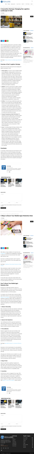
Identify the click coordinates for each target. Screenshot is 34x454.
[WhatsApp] (7, 41)
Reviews (28, 36)
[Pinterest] (5, 41)
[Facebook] (1, 41)
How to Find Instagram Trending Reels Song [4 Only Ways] (27, 57)
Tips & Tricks (4, 7)
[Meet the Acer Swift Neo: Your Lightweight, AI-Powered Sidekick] (4, 180)
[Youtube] (9, 171)
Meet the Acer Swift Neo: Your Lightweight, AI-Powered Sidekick (30, 34)
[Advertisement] (11, 33)
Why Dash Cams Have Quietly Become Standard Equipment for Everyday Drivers (30, 41)
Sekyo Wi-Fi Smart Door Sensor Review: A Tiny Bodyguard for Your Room (30, 38)
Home (1, 7)
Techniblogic (9, 166)
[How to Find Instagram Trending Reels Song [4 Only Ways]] (28, 52)
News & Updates (29, 32)
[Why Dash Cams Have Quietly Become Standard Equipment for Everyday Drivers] (18, 180)
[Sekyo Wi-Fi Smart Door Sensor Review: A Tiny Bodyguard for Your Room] (11, 180)
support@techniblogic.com (4, 445)
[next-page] (25, 44)
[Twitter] (3, 41)
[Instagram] (4, 448)
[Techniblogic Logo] (5, 2)
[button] (32, 1)
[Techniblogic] (4, 168)
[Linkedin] (6, 448)
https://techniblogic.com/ (10, 167)
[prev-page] (23, 44)
